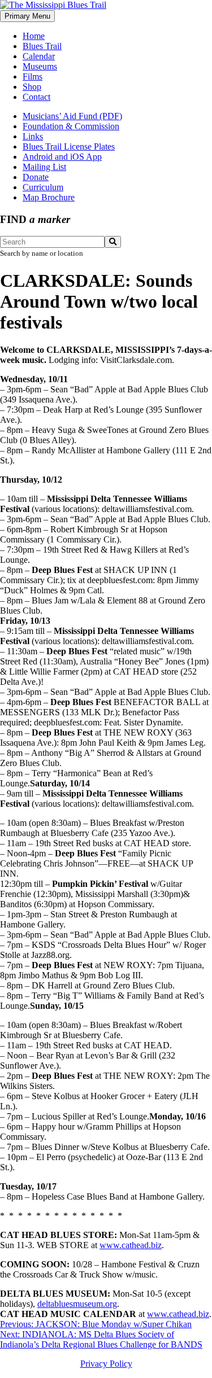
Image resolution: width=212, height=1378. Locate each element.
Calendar (39, 56)
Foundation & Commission (71, 126)
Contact (36, 97)
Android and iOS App (62, 156)
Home (34, 36)
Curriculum (43, 187)
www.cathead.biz (130, 1245)
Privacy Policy (106, 1363)
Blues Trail (42, 46)
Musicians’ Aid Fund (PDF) (72, 116)
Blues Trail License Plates (69, 146)
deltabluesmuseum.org (77, 1304)
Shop (32, 86)
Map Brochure (49, 197)
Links (33, 136)
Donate (36, 177)
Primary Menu (27, 16)
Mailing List (44, 167)
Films (32, 76)
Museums (40, 66)
